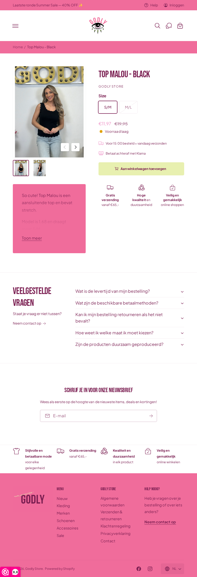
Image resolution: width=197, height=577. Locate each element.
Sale (60, 535)
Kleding (63, 505)
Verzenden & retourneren (112, 515)
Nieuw (62, 498)
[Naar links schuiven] (65, 147)
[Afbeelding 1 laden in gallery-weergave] (21, 168)
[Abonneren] (151, 416)
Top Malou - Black (41, 47)
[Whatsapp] (168, 25)
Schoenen (66, 520)
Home (18, 47)
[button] (15, 25)
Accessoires (67, 528)
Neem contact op (27, 323)
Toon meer (32, 237)
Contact (108, 540)
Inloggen (177, 5)
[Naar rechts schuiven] (75, 147)
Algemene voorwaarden (112, 501)
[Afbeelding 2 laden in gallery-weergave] (40, 168)
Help (154, 5)
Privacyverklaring (116, 533)
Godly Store (110, 86)
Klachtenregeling (116, 526)
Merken (63, 513)
